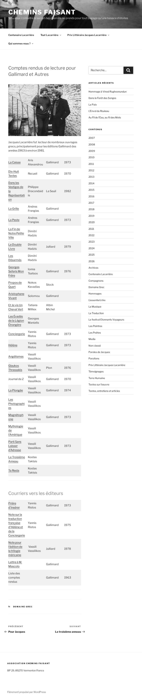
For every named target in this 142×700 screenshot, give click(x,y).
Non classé (94, 345)
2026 (91, 261)
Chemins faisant (42, 12)
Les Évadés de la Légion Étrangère (16, 320)
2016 (91, 196)
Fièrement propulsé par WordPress (26, 691)
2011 (91, 163)
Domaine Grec (23, 606)
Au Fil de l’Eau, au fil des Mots (104, 117)
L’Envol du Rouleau (98, 110)
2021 (91, 228)
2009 (91, 150)
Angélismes (16, 356)
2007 (91, 137)
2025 (91, 254)
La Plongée (15, 390)
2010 (91, 157)
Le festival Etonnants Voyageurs (106, 319)
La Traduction (96, 313)
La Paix (92, 104)
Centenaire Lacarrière (21, 34)
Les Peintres (95, 325)
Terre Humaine (96, 378)
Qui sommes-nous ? (19, 43)
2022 (91, 235)
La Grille (13, 208)
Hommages (94, 293)
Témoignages (96, 371)
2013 (91, 176)
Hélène (12, 345)
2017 (91, 202)
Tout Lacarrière (49, 34)
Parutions (93, 358)
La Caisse (14, 162)
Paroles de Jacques (99, 352)
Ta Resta (13, 470)
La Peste (13, 220)
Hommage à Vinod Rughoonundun (107, 91)
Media (91, 339)
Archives (93, 267)
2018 (91, 209)
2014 (91, 183)
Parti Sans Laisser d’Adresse (14, 446)
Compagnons (95, 280)
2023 (91, 241)
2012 (91, 170)
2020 (91, 222)
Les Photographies (16, 404)
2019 (91, 215)
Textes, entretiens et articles (104, 390)
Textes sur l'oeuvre (98, 384)
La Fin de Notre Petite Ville (16, 233)
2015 (91, 189)
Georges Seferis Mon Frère (16, 271)
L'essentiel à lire (96, 300)
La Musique (94, 306)
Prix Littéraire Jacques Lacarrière (86, 34)
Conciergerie (16, 334)
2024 (91, 248)
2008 (91, 144)
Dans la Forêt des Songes (102, 97)
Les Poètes (94, 332)
